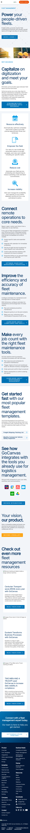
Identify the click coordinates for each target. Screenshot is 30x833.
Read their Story (14, 607)
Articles (18, 779)
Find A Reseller (20, 769)
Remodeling (5, 791)
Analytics (4, 759)
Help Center (19, 791)
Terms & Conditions (9, 828)
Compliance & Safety (21, 750)
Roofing (4, 794)
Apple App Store (22, 799)
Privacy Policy (4, 828)
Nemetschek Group (7, 800)
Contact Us (4, 815)
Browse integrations (13, 503)
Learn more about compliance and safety (14, 322)
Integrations (5, 755)
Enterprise (4, 780)
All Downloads (22, 804)
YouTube (26, 810)
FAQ (17, 793)
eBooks (18, 777)
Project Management (21, 752)
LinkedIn (16, 810)
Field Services (5, 770)
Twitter (23, 810)
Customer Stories (20, 784)
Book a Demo (9, 37)
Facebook (18, 810)
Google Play (21, 801)
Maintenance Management (19, 755)
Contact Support (6, 812)
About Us (4, 802)
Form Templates (6, 752)
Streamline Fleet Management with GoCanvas (14, 105)
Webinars (18, 782)
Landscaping (5, 787)
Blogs (17, 775)
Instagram (21, 810)
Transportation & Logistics (6, 777)
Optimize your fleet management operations (14, 263)
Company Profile (6, 804)
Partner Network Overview (20, 766)
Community (19, 789)
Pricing (3, 761)
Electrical (4, 782)
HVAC (3, 785)
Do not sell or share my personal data (21, 828)
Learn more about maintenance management (14, 379)
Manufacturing (5, 772)
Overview (4, 750)
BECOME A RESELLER (12, 535)
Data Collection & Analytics (20, 759)
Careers (4, 806)
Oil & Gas (4, 774)
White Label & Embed (7, 757)
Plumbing (4, 789)
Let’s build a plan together (14, 734)
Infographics (19, 786)
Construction (5, 767)
